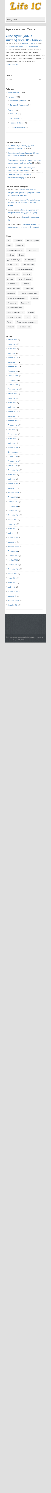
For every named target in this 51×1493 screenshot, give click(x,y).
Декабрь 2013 (13, 555)
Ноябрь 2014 (13, 506)
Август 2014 (12, 519)
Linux (9, 245)
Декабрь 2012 (13, 605)
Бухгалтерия (13, 46)
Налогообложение (25, 279)
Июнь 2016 (12, 438)
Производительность (15, 312)
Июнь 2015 (12, 474)
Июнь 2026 (12, 348)
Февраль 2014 (13, 546)
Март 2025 (12, 416)
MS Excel (19, 245)
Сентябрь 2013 (13, 569)
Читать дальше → (13, 64)
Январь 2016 (13, 456)
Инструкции (14, 118)
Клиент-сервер (28, 264)
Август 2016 (12, 434)
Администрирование (15, 250)
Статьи (32, 43)
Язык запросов (24, 327)
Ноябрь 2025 (13, 380)
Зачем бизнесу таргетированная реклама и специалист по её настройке (24, 161)
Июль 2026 (12, 344)
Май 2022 (11, 429)
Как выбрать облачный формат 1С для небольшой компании (23, 154)
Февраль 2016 (13, 452)
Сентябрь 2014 (13, 515)
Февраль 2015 (13, 492)
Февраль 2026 (13, 366)
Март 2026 (12, 362)
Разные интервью (14, 317)
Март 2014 (12, 542)
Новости (26, 283)
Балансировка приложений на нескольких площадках (20, 176)
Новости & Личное (17, 122)
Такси (21, 46)
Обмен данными (13, 288)
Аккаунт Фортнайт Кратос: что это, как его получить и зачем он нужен (24, 203)
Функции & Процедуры (19, 105)
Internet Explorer (33, 240)
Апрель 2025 (13, 411)
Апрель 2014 (13, 537)
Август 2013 (12, 573)
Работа (31, 312)
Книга (9, 269)
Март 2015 (12, 488)
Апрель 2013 (13, 591)
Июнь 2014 (12, 528)
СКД (27, 317)
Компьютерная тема (24, 269)
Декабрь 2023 (13, 425)
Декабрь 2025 (13, 375)
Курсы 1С (26, 274)
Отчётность (11, 303)
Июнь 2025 (12, 402)
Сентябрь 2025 (13, 389)
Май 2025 (11, 407)
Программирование (17, 127)
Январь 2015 (13, 497)
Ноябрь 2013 (13, 560)
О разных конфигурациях (16, 298)
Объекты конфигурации (29, 293)
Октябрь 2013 (13, 564)
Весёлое (10, 255)
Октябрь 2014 (13, 510)
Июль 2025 (12, 398)
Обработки (29, 288)
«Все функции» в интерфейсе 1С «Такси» (24, 38)
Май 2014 (11, 533)
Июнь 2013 (12, 582)
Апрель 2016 (13, 447)
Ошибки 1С (25, 303)
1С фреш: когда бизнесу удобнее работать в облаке (21, 147)
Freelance (18, 240)
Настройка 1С (12, 283)
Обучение (11, 293)
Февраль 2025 (13, 420)
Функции (10, 327)
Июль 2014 (12, 524)
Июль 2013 (12, 578)
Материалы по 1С (15, 92)
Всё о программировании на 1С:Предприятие (20, 637)
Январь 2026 (13, 371)
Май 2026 (11, 353)
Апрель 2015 (13, 483)
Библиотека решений (18, 100)
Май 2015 (11, 479)
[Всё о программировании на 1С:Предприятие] (25, 9)
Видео (21, 255)
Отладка (34, 298)
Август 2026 (12, 339)
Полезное (11, 97)
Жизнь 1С (25, 43)
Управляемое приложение (26, 322)
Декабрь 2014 (13, 501)
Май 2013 (11, 587)
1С (7, 46)
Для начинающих (13, 260)
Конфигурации (12, 274)
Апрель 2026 (13, 357)
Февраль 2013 (13, 600)
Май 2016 (11, 443)
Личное (10, 279)
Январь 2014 (13, 551)
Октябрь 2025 (13, 384)
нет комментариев (32, 46)
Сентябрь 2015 (13, 470)
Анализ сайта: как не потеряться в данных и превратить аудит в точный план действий (24, 192)
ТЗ (35, 317)
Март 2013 (12, 596)
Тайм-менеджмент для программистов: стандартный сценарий (23, 211)
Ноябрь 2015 (13, 465)
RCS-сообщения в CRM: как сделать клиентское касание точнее (22, 169)
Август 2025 (12, 393)
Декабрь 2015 (13, 461)
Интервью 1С (12, 264)
